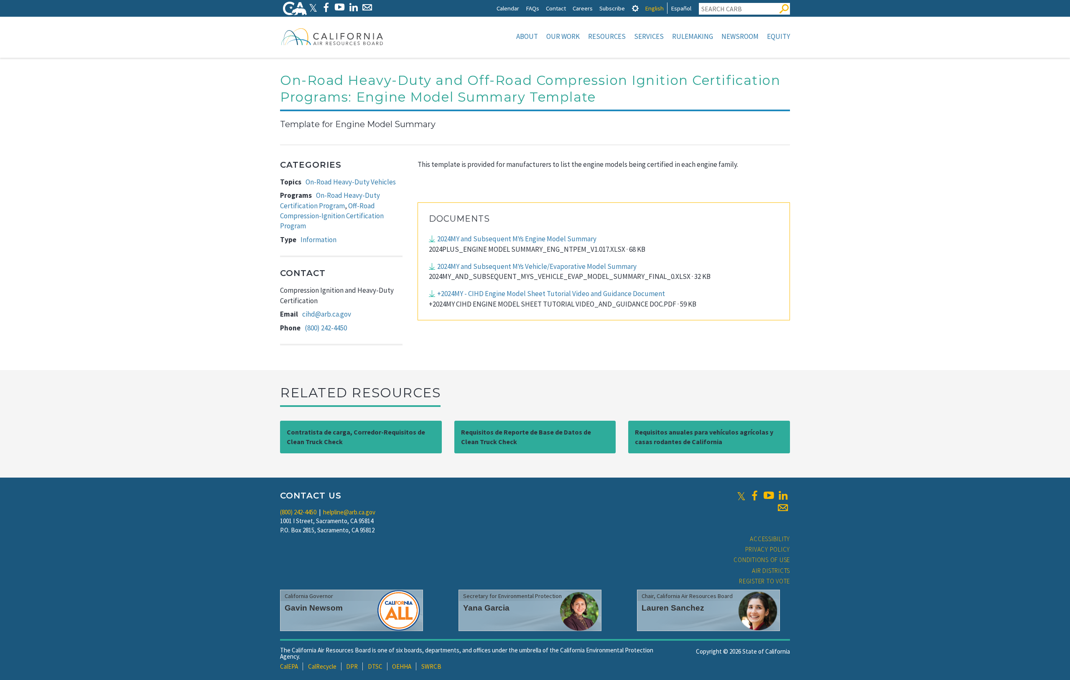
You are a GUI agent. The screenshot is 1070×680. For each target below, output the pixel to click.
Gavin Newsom (314, 607)
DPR (352, 666)
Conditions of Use (762, 560)
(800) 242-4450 (326, 327)
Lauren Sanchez (673, 607)
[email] (782, 507)
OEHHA (401, 666)
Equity (778, 36)
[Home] (332, 36)
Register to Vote (764, 581)
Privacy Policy (767, 549)
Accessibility (770, 539)
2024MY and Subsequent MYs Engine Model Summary (516, 238)
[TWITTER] (313, 7)
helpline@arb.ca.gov (349, 512)
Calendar (508, 8)
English (654, 8)
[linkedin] (782, 495)
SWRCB (431, 666)
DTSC (375, 666)
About (527, 36)
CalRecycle (322, 666)
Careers (583, 8)
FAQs (532, 8)
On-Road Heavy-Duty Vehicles (351, 182)
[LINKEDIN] (353, 7)
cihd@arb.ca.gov (326, 314)
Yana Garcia (486, 607)
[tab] (635, 8)
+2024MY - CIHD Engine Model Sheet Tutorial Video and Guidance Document (551, 293)
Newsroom (740, 36)
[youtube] (768, 495)
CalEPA (289, 666)
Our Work (563, 36)
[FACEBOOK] (326, 7)
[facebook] (754, 495)
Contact (556, 8)
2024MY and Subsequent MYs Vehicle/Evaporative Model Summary (537, 266)
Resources (607, 36)
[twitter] (741, 495)
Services (649, 36)
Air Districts (771, 571)
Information (318, 239)
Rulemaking (692, 36)
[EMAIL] (367, 7)
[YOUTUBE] (339, 7)
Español (681, 8)
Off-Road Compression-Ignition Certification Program (332, 216)
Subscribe (612, 8)
